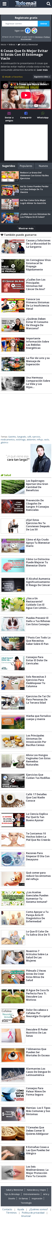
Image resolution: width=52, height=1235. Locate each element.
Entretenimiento (31, 1194)
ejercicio (36, 436)
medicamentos (8, 439)
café (29, 436)
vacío (46, 439)
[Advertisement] (26, 142)
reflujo (40, 439)
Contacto (7, 1209)
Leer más (42, 69)
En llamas (23, 1198)
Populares (26, 166)
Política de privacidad (33, 1212)
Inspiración (37, 1198)
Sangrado (21, 436)
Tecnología (26, 1202)
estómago (21, 439)
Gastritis (12, 436)
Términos (38, 37)
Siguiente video (41, 77)
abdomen (31, 439)
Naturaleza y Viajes (36, 1189)
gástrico (4, 442)
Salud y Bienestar (29, 44)
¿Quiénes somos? (38, 1209)
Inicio (3, 44)
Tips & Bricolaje (12, 1194)
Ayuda (20, 1209)
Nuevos (43, 166)
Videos (12, 44)
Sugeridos (8, 166)
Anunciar (26, 1216)
